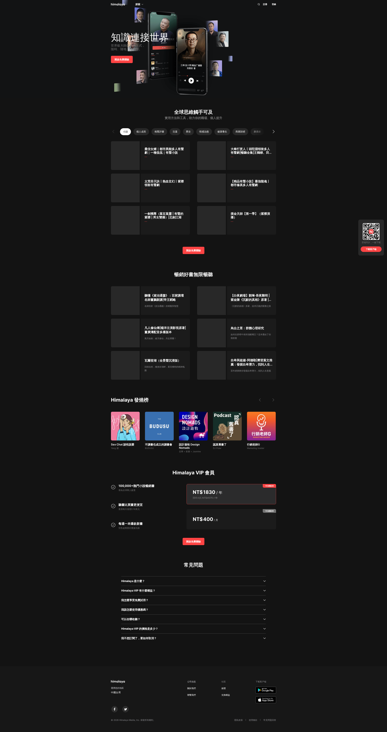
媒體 (223, 688)
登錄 (274, 4)
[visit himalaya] (118, 4)
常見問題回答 (269, 720)
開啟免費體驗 (122, 59)
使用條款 (253, 720)
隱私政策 (238, 720)
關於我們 (191, 688)
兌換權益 (225, 695)
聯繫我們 (191, 695)
